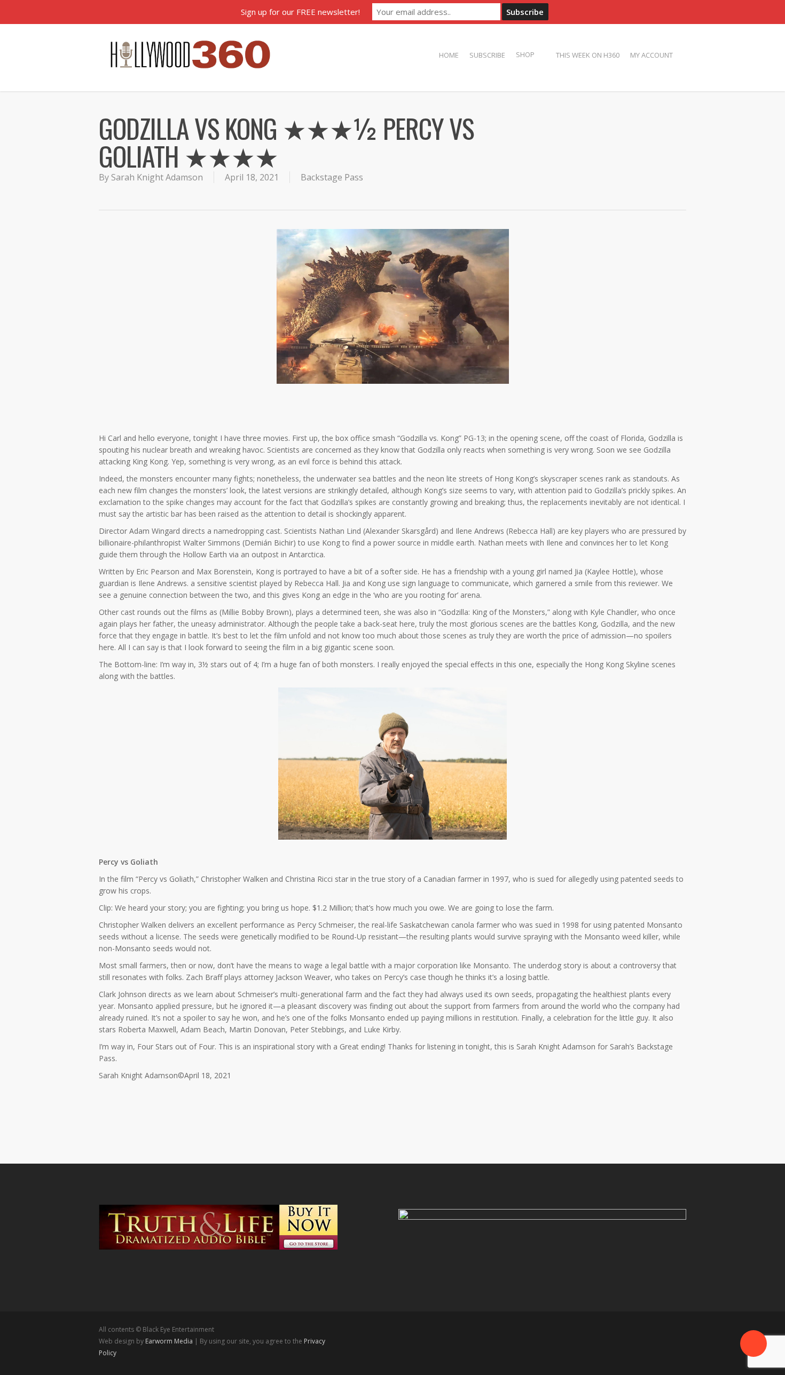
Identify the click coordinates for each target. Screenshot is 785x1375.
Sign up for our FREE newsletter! (300, 11)
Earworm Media (169, 1341)
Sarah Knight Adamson (157, 177)
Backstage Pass (332, 177)
